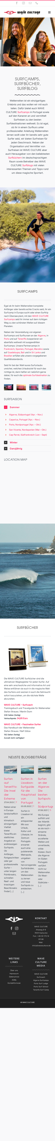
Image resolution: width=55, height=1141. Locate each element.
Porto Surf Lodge (41, 983)
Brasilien (8, 355)
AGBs (14, 980)
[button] (27, 407)
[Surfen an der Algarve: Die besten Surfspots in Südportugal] (44, 770)
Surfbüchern (15, 157)
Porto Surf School (41, 987)
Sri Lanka (36, 352)
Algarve (42, 335)
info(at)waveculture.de (41, 945)
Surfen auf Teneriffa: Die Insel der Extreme (10, 788)
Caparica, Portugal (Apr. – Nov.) (24, 419)
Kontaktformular (14, 983)
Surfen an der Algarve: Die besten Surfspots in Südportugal (46, 792)
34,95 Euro (22, 718)
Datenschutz (14, 977)
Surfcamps (23, 112)
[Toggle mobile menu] (49, 12)
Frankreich (9, 349)
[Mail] (14, 933)
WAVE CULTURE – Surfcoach (18, 704)
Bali (22, 352)
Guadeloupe (14, 352)
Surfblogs (27, 165)
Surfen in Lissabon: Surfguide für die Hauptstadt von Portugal (29, 790)
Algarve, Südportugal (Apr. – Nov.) (26, 414)
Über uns (14, 970)
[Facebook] (11, 928)
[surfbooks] (27, 642)
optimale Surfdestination (35, 375)
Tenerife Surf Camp (41, 990)
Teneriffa (22, 338)
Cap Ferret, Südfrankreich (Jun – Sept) (28, 434)
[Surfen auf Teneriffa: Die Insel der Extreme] (10, 770)
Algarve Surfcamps (41, 980)
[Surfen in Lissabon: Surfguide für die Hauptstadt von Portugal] (27, 770)
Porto (6, 338)
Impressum (14, 973)
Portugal (29, 349)
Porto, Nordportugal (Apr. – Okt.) (25, 424)
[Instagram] (16, 928)
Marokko (38, 349)
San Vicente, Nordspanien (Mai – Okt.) (27, 429)
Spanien (20, 349)
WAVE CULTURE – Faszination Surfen (22, 724)
